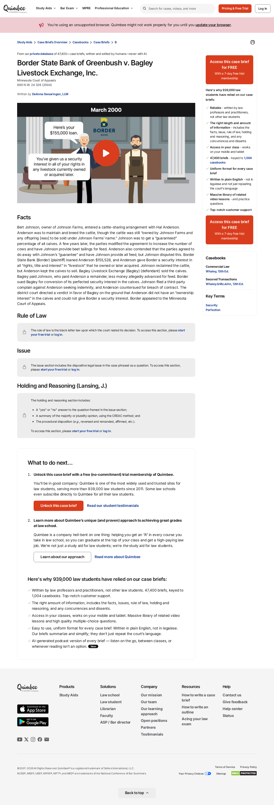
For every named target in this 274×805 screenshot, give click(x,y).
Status (228, 715)
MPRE (86, 8)
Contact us (232, 695)
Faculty (106, 715)
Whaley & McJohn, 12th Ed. (225, 284)
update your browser (213, 25)
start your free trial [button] (54, 369)
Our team (149, 702)
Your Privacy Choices (191, 773)
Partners (148, 727)
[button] (106, 153)
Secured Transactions (221, 279)
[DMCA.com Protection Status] (244, 773)
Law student (111, 702)
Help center (233, 709)
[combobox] (177, 9)
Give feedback (235, 702)
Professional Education (112, 8)
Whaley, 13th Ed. (217, 271)
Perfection (213, 310)
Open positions (154, 721)
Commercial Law (217, 266)
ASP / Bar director (115, 722)
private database (41, 54)
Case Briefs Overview (52, 42)
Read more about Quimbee (117, 557)
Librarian (108, 709)
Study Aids (44, 8)
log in (58, 334)
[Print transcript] (252, 42)
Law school (110, 695)
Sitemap (221, 773)
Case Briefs (102, 42)
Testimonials (152, 734)
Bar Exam (67, 8)
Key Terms (215, 296)
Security (211, 305)
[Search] (144, 8)
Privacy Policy (248, 767)
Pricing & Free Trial (235, 8)
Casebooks (80, 42)
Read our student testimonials (113, 505)
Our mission (151, 695)
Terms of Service (225, 767)
